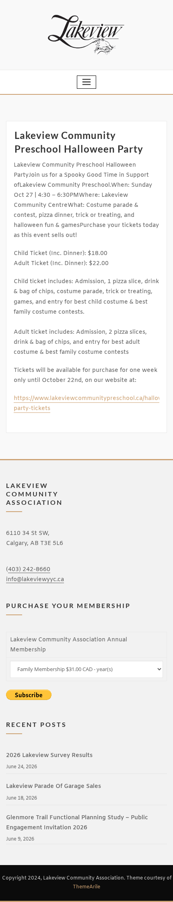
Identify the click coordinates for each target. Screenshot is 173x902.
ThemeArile (86, 887)
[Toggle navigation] (86, 82)
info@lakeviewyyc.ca (35, 580)
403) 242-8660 (29, 569)
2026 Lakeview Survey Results (49, 755)
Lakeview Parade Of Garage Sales (53, 786)
